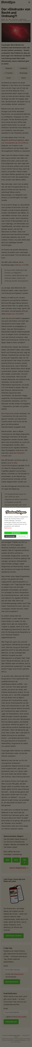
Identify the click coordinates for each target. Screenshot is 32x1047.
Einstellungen (22, 536)
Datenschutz (8, 528)
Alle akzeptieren (16, 533)
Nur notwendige (10, 536)
